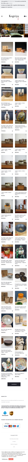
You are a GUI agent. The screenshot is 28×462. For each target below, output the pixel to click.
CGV (14, 446)
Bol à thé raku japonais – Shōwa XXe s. (6, 330)
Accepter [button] (11, 459)
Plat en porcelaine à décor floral (19, 374)
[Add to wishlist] (12, 43)
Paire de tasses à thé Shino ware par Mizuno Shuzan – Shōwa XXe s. (6, 308)
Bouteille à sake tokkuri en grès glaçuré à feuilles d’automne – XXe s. (7, 239)
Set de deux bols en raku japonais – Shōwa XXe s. (20, 307)
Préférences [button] (5, 459)
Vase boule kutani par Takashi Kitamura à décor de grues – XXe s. (21, 127)
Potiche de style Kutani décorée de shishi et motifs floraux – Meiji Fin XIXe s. (20, 262)
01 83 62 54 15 (12, 1)
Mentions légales (14, 444)
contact (10, 3)
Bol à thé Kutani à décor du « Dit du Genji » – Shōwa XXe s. (6, 59)
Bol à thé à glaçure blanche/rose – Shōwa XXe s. (6, 81)
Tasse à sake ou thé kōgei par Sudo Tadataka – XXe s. (20, 81)
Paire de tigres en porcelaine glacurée (19, 352)
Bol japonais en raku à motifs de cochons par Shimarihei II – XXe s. (20, 330)
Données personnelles (14, 438)
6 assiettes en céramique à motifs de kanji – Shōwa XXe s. (21, 285)
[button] (12, 62)
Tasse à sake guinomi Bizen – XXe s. (6, 215)
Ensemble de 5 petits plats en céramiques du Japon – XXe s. (6, 351)
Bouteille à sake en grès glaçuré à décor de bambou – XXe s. (20, 216)
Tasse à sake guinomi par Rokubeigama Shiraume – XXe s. (21, 193)
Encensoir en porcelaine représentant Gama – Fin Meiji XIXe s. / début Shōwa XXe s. (7, 375)
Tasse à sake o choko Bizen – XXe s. (20, 103)
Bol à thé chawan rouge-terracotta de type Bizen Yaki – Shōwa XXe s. (20, 59)
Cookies (14, 441)
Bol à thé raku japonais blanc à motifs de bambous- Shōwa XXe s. (6, 283)
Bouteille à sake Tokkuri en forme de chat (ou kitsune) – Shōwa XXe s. (6, 261)
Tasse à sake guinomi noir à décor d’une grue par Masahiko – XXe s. (20, 239)
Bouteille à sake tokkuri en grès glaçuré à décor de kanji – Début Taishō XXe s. (7, 127)
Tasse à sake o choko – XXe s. (20, 171)
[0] (26, 16)
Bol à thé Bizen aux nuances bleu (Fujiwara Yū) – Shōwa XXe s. (6, 104)
